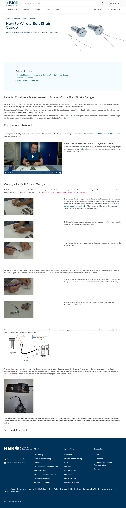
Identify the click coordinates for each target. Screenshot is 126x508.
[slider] (31, 172)
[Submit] (24, 3)
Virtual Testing (70, 478)
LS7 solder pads (68, 134)
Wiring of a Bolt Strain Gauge (28, 81)
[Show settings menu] (56, 172)
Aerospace (98, 459)
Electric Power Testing (73, 459)
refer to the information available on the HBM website (65, 192)
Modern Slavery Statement (15, 489)
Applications (69, 449)
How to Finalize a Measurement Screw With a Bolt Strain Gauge (42, 75)
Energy (97, 469)
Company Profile (90, 489)
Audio (96, 455)
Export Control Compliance (45, 474)
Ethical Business (74, 489)
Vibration (68, 474)
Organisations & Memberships (46, 467)
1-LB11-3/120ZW (69, 116)
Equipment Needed (25, 78)
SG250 (10, 374)
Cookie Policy (40, 489)
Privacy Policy (52, 489)
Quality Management (42, 478)
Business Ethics (40, 470)
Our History (38, 455)
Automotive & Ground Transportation (103, 464)
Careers (37, 463)
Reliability (68, 467)
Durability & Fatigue (72, 470)
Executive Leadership (42, 459)
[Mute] (52, 172)
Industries (98, 449)
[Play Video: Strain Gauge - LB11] (33, 156)
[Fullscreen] (60, 172)
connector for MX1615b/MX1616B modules (103, 134)
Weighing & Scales (71, 482)
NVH (66, 463)
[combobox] (59, 3)
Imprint (31, 489)
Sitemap (63, 489)
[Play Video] (6, 172)
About (36, 449)
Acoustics (68, 455)
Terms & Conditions (42, 482)
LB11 (81, 149)
